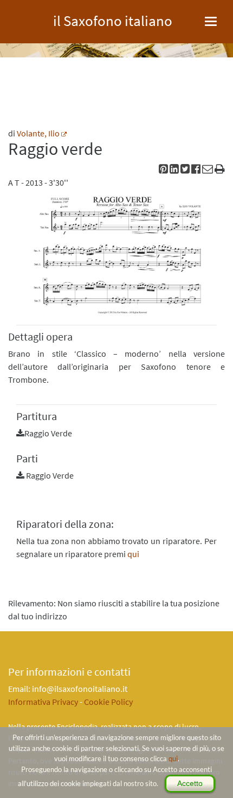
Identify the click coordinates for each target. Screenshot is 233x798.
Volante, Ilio (38, 133)
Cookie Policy (108, 701)
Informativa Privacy (43, 701)
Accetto (190, 783)
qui (173, 758)
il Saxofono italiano (112, 19)
